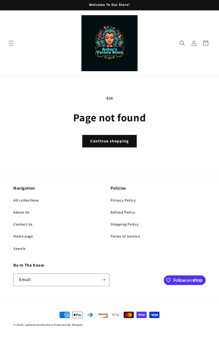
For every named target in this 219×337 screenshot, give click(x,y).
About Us (21, 212)
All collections (26, 200)
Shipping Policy (125, 224)
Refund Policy (123, 212)
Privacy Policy (123, 200)
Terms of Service (125, 236)
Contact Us (23, 224)
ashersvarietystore (39, 325)
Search (19, 248)
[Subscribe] (103, 280)
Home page (23, 236)
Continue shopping (109, 140)
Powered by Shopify (68, 325)
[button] (11, 43)
